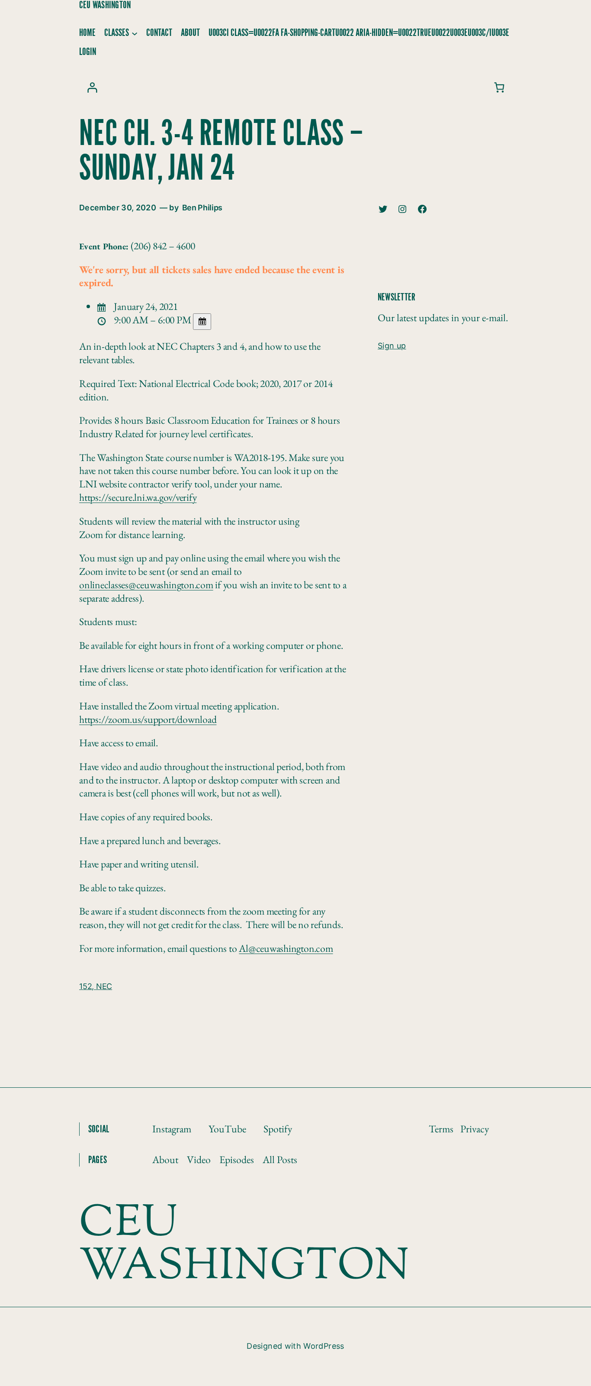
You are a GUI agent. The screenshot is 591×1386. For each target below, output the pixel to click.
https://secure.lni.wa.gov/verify (137, 497)
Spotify (277, 1128)
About (165, 1159)
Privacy (474, 1128)
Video (199, 1159)
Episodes (236, 1159)
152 (85, 986)
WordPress (323, 1346)
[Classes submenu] (135, 33)
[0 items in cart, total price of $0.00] (499, 87)
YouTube (227, 1128)
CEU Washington (105, 5)
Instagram (171, 1128)
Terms (441, 1128)
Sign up (392, 345)
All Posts (280, 1159)
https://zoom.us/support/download (147, 719)
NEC (104, 986)
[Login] (92, 87)
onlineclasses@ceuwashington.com (146, 584)
